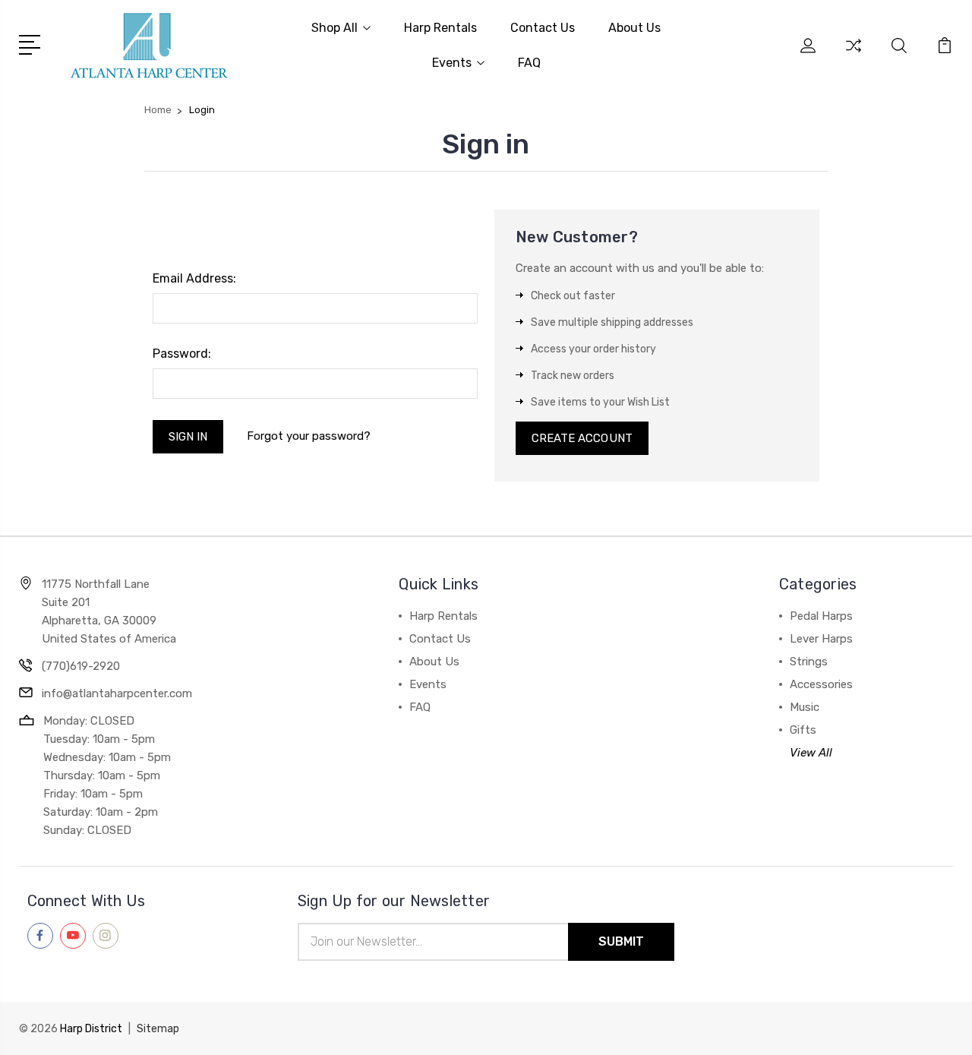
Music (804, 707)
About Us (634, 28)
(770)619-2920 (81, 666)
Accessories (821, 684)
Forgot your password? (309, 436)
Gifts (803, 730)
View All (811, 753)
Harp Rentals (440, 28)
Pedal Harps (821, 616)
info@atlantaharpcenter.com (117, 693)
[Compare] (853, 54)
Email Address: (194, 278)
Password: (182, 353)
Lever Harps (821, 639)
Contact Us (542, 28)
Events (452, 62)
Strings (809, 661)
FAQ (529, 62)
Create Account (582, 438)
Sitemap (158, 1028)
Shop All (334, 28)
